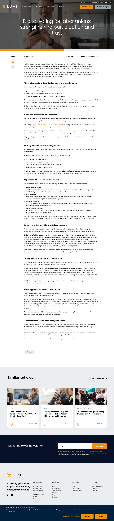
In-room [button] (35, 501)
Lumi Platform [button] (37, 486)
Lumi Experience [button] (38, 491)
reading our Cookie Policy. (26, 507)
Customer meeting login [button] (95, 2)
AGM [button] (53, 486)
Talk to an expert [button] (103, 7)
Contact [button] (94, 491)
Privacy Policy (66, 454)
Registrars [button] (55, 495)
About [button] (61, 7)
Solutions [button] (39, 7)
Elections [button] (29, 352)
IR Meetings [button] (56, 488)
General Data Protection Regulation (68, 131)
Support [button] (83, 2)
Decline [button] (100, 516)
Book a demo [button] (87, 7)
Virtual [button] (35, 499)
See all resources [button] (97, 379)
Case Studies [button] (76, 488)
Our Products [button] (26, 7)
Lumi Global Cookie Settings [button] (71, 516)
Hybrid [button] (35, 497)
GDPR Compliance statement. (80, 454)
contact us (46, 339)
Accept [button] (87, 516)
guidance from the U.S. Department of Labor (47, 125)
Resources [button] (51, 7)
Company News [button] (77, 491)
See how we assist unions (32, 339)
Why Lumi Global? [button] (97, 486)
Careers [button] (94, 488)
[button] (10, 6)
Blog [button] (73, 486)
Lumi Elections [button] (37, 488)
